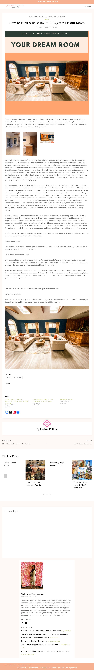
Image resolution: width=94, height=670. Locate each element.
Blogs (47, 19)
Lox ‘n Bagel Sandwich (83, 442)
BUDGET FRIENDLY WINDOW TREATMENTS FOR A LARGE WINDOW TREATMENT (16, 401)
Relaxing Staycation (66, 399)
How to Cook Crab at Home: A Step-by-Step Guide (41, 631)
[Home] (29, 16)
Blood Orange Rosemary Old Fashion (16, 442)
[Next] (88, 476)
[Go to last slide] (5, 476)
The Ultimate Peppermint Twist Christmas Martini (41, 644)
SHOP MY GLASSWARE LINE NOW (48, 2)
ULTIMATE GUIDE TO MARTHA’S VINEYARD (81, 485)
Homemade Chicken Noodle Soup (34, 641)
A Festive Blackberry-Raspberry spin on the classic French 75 (45, 651)
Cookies (74, 668)
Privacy (61, 668)
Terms (68, 668)
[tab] (43, 494)
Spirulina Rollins (42, 27)
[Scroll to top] (89, 665)
